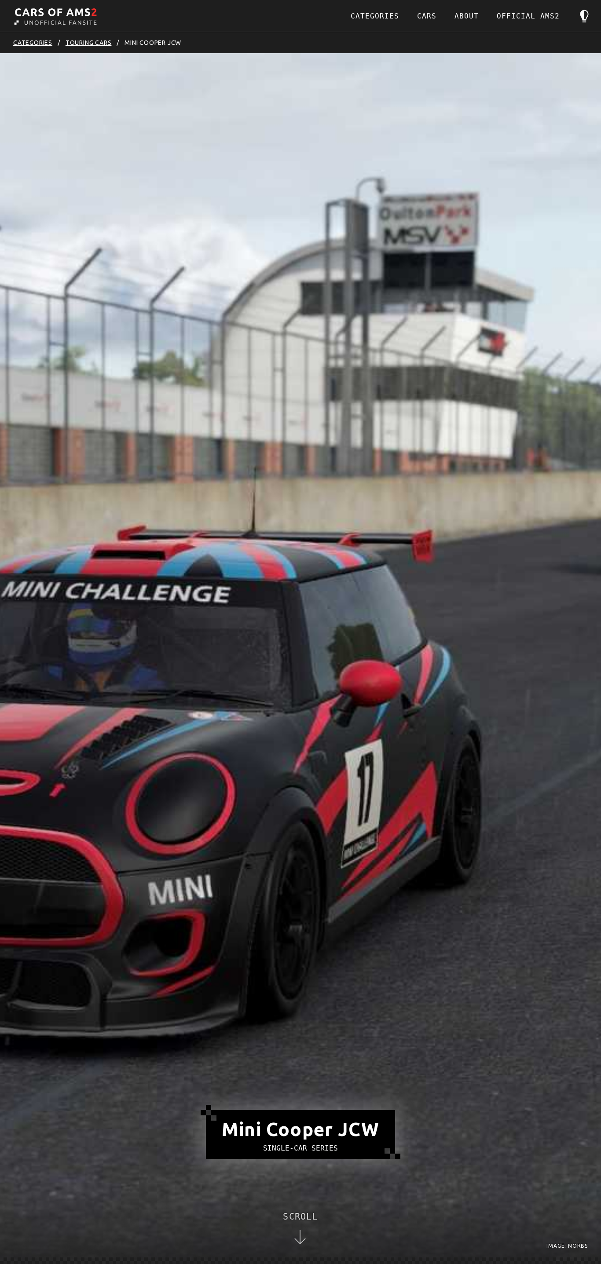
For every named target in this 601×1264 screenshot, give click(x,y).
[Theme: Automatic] (584, 16)
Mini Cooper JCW (153, 42)
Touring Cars (89, 42)
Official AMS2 (528, 16)
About (466, 16)
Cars (426, 16)
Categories (375, 16)
